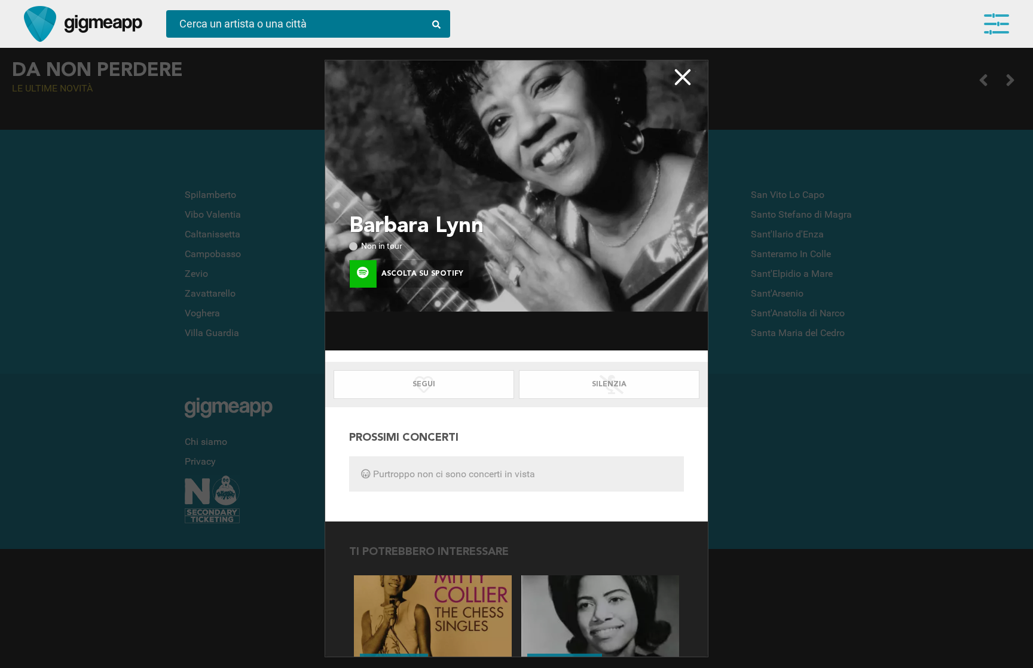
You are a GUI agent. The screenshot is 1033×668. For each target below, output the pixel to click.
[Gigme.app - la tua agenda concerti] (40, 24)
